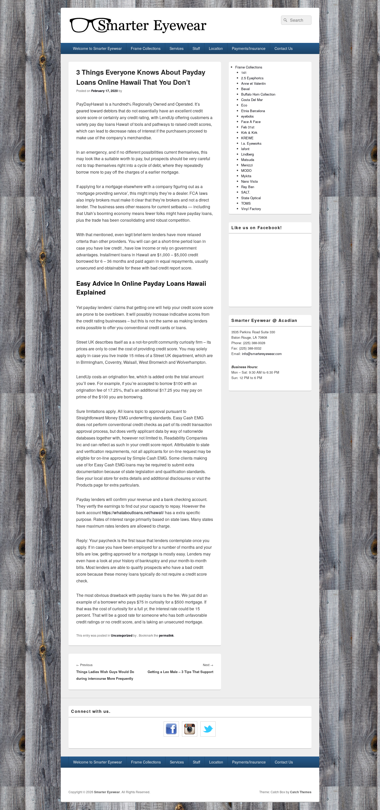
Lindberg (247, 154)
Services (177, 48)
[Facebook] (295, 778)
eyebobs (247, 116)
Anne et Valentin (253, 83)
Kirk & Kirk (249, 132)
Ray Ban (247, 186)
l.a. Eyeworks (251, 143)
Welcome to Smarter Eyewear (97, 48)
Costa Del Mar (252, 99)
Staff (196, 48)
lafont (245, 148)
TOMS (246, 203)
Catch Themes (300, 792)
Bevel (245, 88)
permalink (166, 635)
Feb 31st (247, 127)
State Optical (251, 197)
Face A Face (251, 121)
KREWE (247, 137)
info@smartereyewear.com (262, 353)
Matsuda (247, 159)
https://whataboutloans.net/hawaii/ (133, 512)
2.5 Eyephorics (252, 77)
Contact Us (284, 48)
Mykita (246, 175)
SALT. (245, 192)
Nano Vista (249, 181)
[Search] (285, 20)
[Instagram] (307, 778)
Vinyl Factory (251, 208)
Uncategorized (121, 635)
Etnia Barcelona (253, 110)
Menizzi (247, 165)
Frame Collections (146, 48)
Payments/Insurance (248, 48)
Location (216, 48)
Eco (244, 105)
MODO (246, 170)
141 (244, 72)
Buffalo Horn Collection (258, 94)
